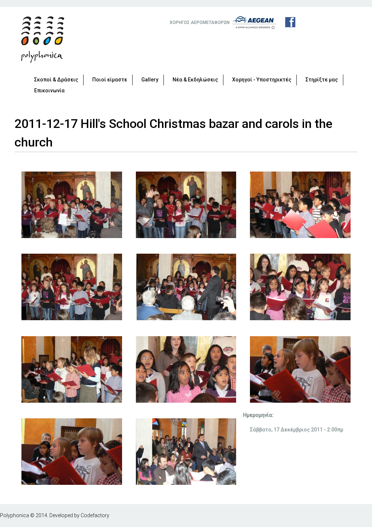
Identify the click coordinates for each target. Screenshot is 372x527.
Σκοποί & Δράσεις (56, 80)
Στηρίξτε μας (322, 80)
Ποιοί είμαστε (109, 80)
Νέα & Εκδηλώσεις (195, 80)
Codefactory (95, 515)
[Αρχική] (43, 39)
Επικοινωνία (49, 90)
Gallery (149, 80)
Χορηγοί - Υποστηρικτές (261, 80)
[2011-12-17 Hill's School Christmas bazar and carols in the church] (71, 236)
